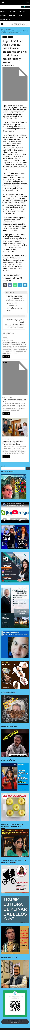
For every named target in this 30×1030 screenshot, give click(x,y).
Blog (20, 15)
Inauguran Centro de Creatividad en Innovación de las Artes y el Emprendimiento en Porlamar (13, 443)
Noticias (3, 11)
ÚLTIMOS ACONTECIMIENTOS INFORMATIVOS (15, 1021)
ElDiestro (21, 11)
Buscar (3, 466)
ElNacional (12, 15)
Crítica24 (3, 15)
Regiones (10, 37)
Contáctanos (5, 19)
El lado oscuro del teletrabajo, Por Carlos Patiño (14, 400)
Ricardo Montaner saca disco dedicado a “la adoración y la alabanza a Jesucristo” (14, 343)
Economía (10, 419)
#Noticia (5, 37)
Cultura (12, 11)
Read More (6, 356)
